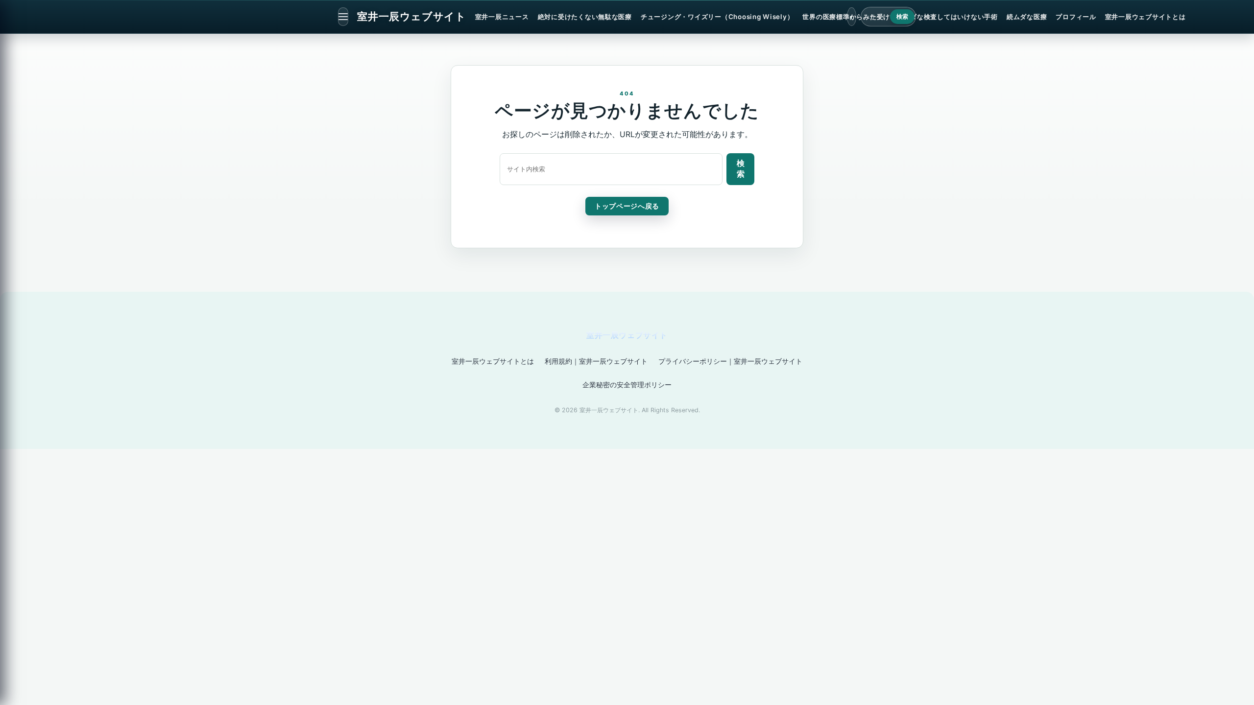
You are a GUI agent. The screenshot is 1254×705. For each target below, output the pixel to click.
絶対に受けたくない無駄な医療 (585, 17)
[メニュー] (343, 16)
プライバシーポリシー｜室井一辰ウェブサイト (730, 361)
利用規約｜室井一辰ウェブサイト (596, 361)
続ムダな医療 (1027, 17)
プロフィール (1076, 17)
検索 (902, 16)
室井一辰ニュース (502, 17)
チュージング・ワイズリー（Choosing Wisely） (717, 17)
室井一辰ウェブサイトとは (1145, 17)
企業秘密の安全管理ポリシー (627, 384)
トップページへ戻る (627, 206)
